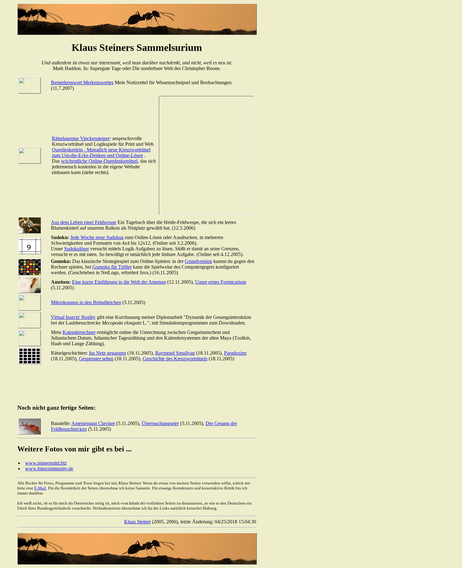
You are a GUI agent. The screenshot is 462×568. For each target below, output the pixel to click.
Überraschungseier (160, 423)
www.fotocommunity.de (49, 468)
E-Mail (40, 488)
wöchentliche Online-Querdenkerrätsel (99, 161)
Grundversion (198, 261)
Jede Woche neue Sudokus (97, 237)
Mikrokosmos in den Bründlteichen (86, 302)
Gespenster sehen (96, 358)
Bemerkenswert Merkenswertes (82, 82)
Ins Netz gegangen (107, 353)
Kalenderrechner (79, 332)
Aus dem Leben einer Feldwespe (83, 222)
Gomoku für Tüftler (112, 267)
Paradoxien (235, 353)
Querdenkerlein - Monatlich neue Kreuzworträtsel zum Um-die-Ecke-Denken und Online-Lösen (101, 152)
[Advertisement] (131, 384)
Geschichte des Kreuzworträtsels (175, 358)
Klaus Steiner (137, 521)
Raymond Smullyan (175, 353)
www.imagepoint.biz (46, 463)
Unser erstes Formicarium (220, 282)
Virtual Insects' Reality (73, 317)
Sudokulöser (76, 248)
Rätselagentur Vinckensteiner (81, 138)
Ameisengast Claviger (93, 423)
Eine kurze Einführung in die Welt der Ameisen (119, 282)
